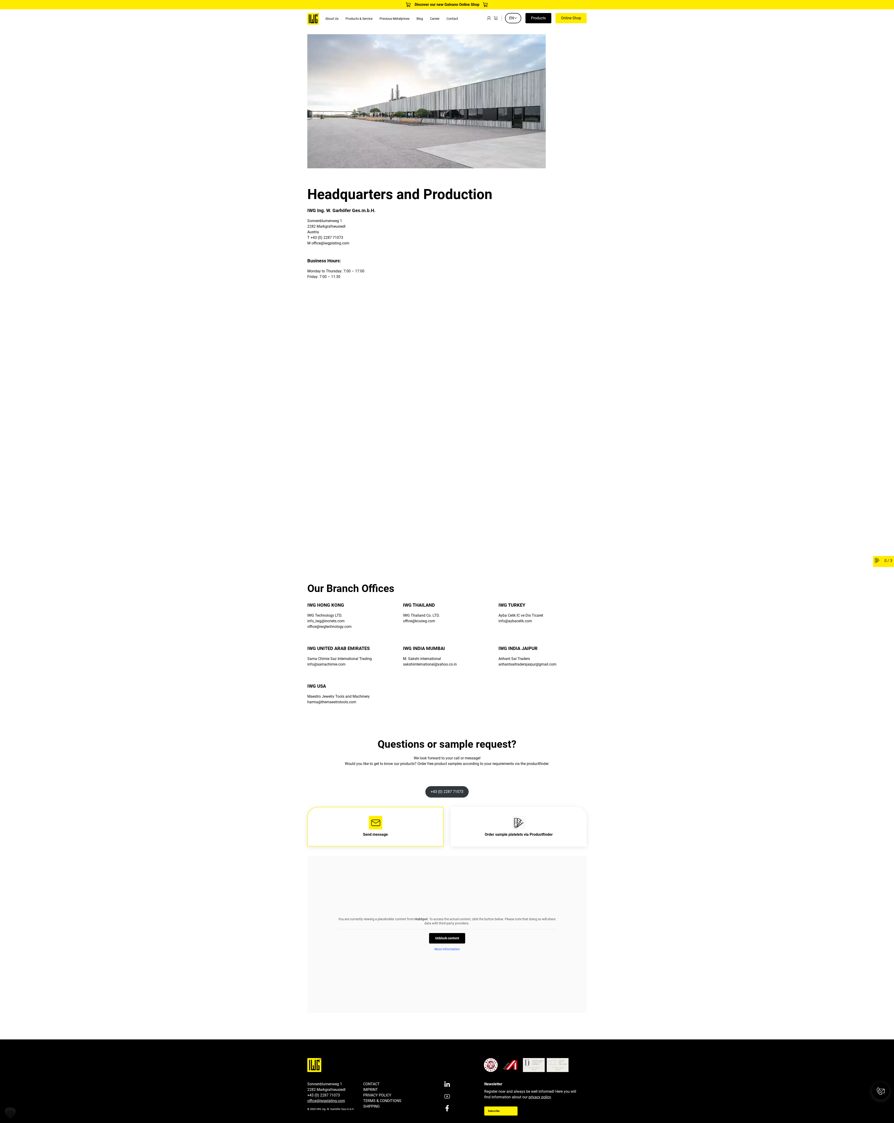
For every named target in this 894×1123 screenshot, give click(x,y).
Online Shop (571, 18)
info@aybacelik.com (515, 621)
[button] (10, 1113)
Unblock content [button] (447, 938)
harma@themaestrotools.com (331, 702)
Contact (452, 19)
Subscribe (494, 1111)
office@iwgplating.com (330, 243)
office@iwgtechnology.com (329, 626)
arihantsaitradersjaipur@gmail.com (527, 664)
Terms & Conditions (382, 1101)
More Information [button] (447, 949)
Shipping (371, 1106)
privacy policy (539, 1097)
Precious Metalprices (394, 19)
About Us (332, 19)
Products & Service (358, 19)
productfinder (537, 763)
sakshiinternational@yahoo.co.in (430, 664)
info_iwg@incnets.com (326, 621)
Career (435, 19)
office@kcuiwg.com (419, 621)
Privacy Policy (377, 1095)
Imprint (370, 1089)
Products (538, 18)
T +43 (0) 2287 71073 (325, 237)
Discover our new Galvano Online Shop (447, 4)
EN (511, 18)
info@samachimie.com (326, 664)
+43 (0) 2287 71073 (447, 791)
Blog (420, 19)
